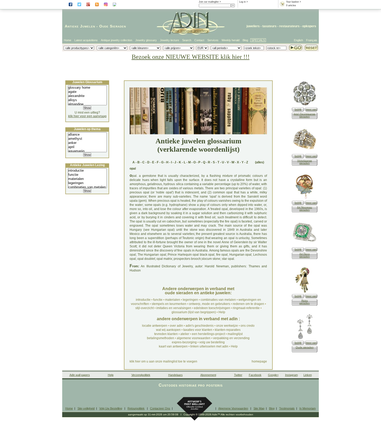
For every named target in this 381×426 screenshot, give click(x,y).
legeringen (190, 300)
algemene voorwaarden (193, 338)
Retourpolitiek (136, 408)
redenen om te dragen (248, 304)
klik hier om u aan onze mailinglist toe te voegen (163, 361)
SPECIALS (258, 40)
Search (186, 40)
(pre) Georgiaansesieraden (304, 115)
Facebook (255, 374)
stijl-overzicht (144, 308)
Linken (308, 374)
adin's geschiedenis (200, 325)
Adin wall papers (79, 374)
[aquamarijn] (87, 151)
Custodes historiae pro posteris (191, 385)
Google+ (273, 374)
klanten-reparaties (228, 330)
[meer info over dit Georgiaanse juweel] (305, 105)
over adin (176, 325)
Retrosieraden (304, 302)
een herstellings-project (208, 334)
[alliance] (87, 134)
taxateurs (269, 26)
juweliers (253, 26)
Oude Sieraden (112, 26)
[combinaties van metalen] (87, 187)
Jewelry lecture (169, 40)
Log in (242, 2)
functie (158, 300)
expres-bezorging (184, 342)
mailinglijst (235, 334)
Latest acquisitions (86, 40)
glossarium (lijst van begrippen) (194, 312)
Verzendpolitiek (140, 374)
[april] (87, 147)
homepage (259, 361)
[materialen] (87, 179)
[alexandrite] (87, 96)
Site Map (258, 408)
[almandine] (87, 104)
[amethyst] (87, 139)
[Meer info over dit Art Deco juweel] (305, 245)
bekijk (298, 109)
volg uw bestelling (212, 342)
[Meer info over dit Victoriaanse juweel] (305, 152)
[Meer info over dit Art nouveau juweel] (305, 198)
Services (212, 40)
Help (221, 312)
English (298, 40)
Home (67, 40)
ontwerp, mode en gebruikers (209, 304)
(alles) (259, 162)
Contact (199, 40)
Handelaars (175, 374)
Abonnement (208, 374)
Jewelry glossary (146, 40)
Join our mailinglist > (210, 2)
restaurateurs (289, 26)
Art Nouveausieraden (304, 208)
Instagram (291, 374)
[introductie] (87, 171)
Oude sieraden (305, 347)
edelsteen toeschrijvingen (212, 308)
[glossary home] (87, 88)
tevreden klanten (166, 334)
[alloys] (87, 100)
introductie (143, 300)
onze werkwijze (227, 325)
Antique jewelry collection (116, 40)
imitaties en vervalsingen (173, 308)
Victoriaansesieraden (304, 162)
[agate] (87, 92)
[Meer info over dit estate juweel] (305, 338)
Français (311, 40)
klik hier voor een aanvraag (87, 116)
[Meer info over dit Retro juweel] (305, 292)
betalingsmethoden (160, 338)
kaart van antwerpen (173, 346)
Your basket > (293, 2)
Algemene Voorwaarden (233, 408)
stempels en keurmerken (169, 304)
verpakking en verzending (231, 338)
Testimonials (287, 408)
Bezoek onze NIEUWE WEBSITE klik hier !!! (191, 56)
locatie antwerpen (154, 325)
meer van (311, 109)
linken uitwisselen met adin (209, 346)
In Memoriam (307, 408)
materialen (172, 300)
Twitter (238, 374)
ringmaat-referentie (246, 308)
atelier (184, 334)
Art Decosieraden (304, 255)
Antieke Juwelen (80, 26)
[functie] (87, 175)
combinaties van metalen (218, 300)
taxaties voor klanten (197, 330)
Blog (245, 40)
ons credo (248, 325)
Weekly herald (230, 40)
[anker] (87, 143)
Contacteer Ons (160, 408)
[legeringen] (87, 183)
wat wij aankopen (168, 330)
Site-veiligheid (86, 408)
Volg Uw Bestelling (110, 408)
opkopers (309, 26)
